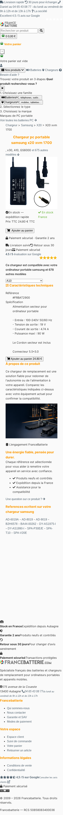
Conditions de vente (19, 765)
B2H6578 (12, 523)
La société (40, 11)
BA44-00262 (28, 523)
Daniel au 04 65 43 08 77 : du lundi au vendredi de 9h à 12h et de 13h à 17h (31, 9)
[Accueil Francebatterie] (25, 663)
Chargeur (11, 125)
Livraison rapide (14, 2)
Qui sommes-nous (18, 708)
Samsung (27, 125)
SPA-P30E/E (35, 528)
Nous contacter (16, 712)
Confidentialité (16, 770)
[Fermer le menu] (2, 88)
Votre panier (14, 745)
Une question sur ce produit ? (24, 499)
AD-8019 (27, 519)
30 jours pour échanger (43, 2)
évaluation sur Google (23, 254)
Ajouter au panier (21, 230)
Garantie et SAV (17, 717)
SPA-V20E (20, 532)
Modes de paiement (19, 721)
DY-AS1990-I (16, 528)
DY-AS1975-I (47, 523)
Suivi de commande (19, 741)
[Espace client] (1, 65)
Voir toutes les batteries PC (17, 120)
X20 (39, 125)
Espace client (15, 736)
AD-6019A (12, 519)
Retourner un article (19, 750)
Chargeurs (51, 70)
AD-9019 (41, 519)
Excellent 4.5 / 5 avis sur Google (20, 15)
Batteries (35, 70)
